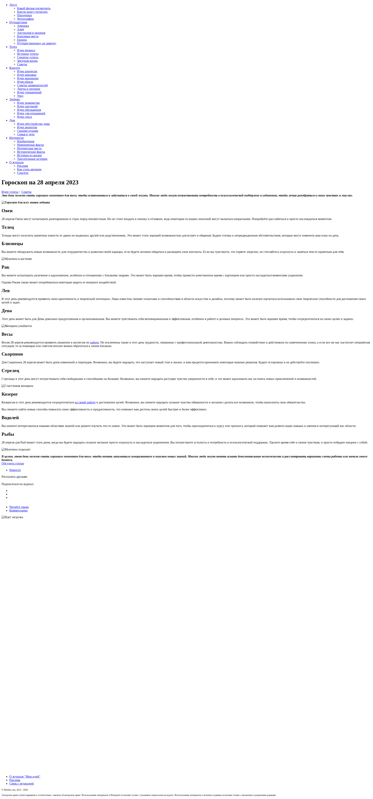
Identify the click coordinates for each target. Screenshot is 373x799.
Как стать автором (29, 169)
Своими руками (27, 130)
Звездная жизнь (27, 60)
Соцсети (22, 172)
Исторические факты (31, 151)
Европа (22, 39)
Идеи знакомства (28, 102)
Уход (20, 95)
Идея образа (25, 81)
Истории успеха (27, 53)
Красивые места (27, 36)
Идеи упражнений (29, 92)
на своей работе (85, 402)
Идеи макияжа (26, 74)
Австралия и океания (31, 32)
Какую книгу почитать (32, 11)
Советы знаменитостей (32, 85)
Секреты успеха (27, 57)
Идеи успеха (10, 192)
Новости (15, 470)
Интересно (16, 137)
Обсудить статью (13, 463)
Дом (12, 120)
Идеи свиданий (27, 106)
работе (94, 342)
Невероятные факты (30, 144)
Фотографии (25, 18)
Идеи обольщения (29, 109)
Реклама (22, 165)
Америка (23, 25)
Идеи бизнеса (26, 50)
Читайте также (19, 507)
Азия (20, 29)
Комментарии (18, 510)
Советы (22, 64)
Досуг (13, 4)
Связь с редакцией (21, 783)
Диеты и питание (28, 88)
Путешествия (18, 22)
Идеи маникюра (27, 78)
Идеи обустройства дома (33, 123)
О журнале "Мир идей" (24, 776)
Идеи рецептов (27, 127)
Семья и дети (26, 134)
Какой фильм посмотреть (34, 8)
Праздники (24, 15)
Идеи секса (24, 116)
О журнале (16, 162)
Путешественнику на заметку (36, 43)
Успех (13, 46)
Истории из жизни (29, 155)
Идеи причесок (27, 71)
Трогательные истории (32, 158)
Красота (14, 67)
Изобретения (25, 141)
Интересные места (29, 148)
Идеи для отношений (31, 113)
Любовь (14, 99)
